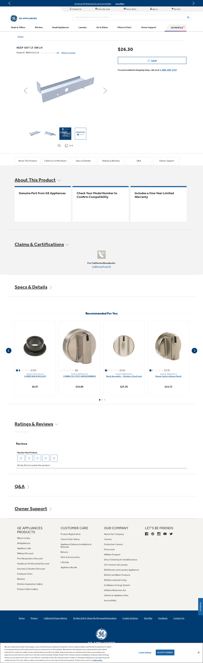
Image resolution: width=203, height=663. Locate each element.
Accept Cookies (165, 652)
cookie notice (97, 660)
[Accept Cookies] (199, 652)
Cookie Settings (145, 652)
